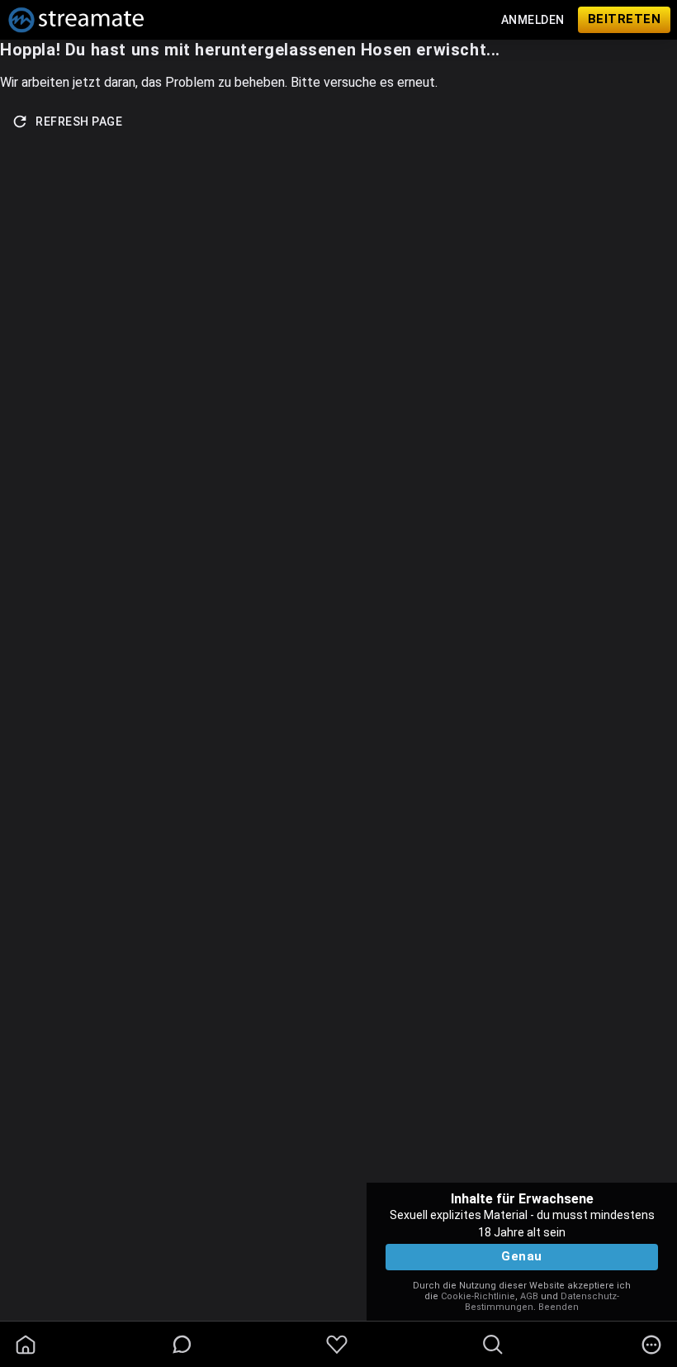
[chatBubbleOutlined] (182, 1344)
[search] (493, 1345)
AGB (529, 1296)
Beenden (558, 1307)
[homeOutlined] (26, 1345)
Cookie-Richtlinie (478, 1296)
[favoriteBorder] (336, 1344)
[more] (651, 1345)
